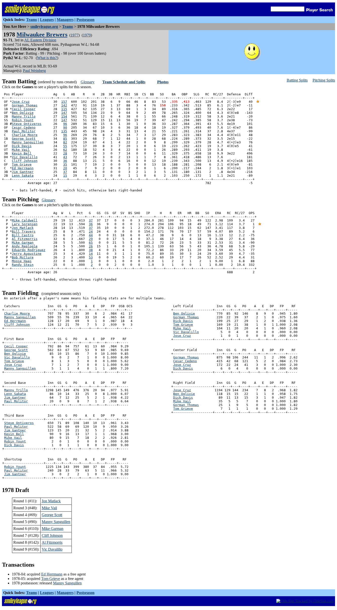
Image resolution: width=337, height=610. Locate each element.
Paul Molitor (24, 131)
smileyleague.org (44, 26)
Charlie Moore (24, 135)
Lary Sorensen (24, 224)
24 (91, 231)
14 (91, 253)
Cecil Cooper (24, 109)
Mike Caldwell (24, 220)
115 (64, 109)
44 (91, 235)
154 (64, 116)
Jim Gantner (23, 172)
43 (65, 157)
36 (65, 161)
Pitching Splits (324, 80)
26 (91, 246)
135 (64, 131)
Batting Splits (297, 80)
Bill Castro (23, 235)
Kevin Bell (22, 153)
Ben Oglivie (23, 113)
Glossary (87, 82)
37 (65, 172)
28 (65, 153)
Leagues (47, 19)
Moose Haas (22, 261)
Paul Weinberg (34, 70)
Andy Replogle (24, 246)
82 (65, 142)
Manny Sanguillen (27, 142)
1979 (87, 35)
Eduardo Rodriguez (28, 250)
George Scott (24, 138)
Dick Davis (22, 146)
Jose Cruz (21, 101)
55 (65, 146)
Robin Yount (23, 120)
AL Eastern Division (40, 40)
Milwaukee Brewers (42, 34)
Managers (65, 19)
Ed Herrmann (23, 168)
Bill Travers (24, 231)
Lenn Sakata (23, 175)
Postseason (85, 19)
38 (91, 250)
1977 (74, 35)
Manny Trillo (24, 116)
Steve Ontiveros (26, 124)
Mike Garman (23, 242)
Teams (31, 19)
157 (64, 101)
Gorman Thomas (24, 105)
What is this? (47, 58)
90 (65, 127)
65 (91, 242)
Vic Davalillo (24, 157)
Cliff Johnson (24, 161)
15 (65, 175)
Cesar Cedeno (24, 127)
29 (91, 239)
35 (65, 164)
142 (64, 105)
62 (65, 150)
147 (64, 113)
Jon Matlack (23, 228)
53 (91, 257)
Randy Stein (23, 265)
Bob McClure (23, 257)
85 (65, 138)
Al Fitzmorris (24, 239)
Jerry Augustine (26, 253)
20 (65, 168)
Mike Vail (21, 150)
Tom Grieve (22, 164)
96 (65, 124)
